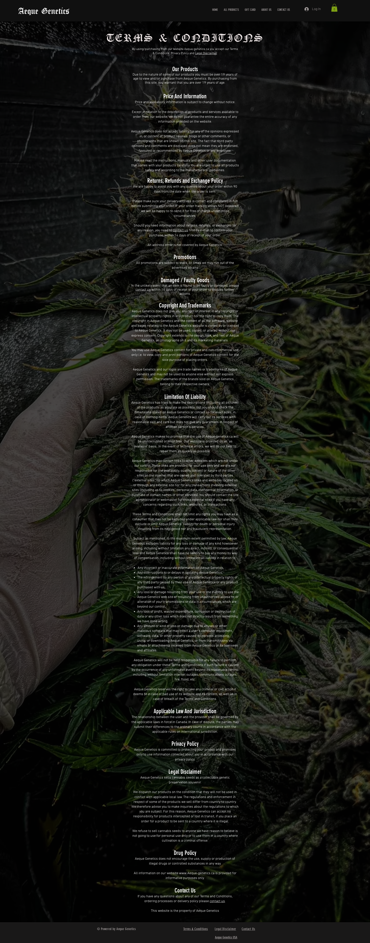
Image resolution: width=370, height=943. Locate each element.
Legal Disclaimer (206, 53)
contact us (180, 230)
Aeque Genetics (43, 11)
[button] (334, 8)
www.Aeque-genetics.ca (196, 873)
